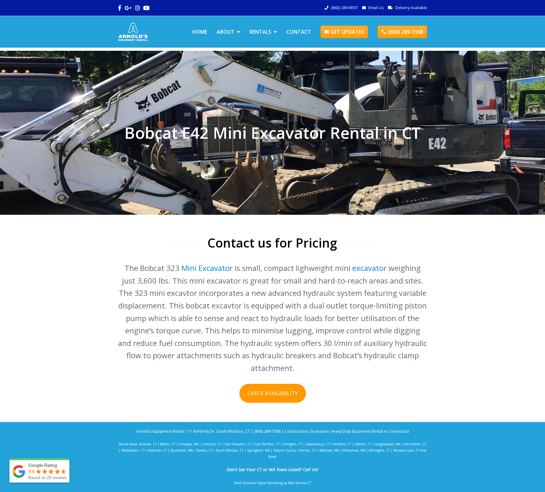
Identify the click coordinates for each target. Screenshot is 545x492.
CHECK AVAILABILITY (273, 393)
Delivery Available (411, 7)
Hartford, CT (342, 444)
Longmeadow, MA (387, 444)
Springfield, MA (258, 450)
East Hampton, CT (238, 444)
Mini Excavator (207, 268)
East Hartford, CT (267, 444)
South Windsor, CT (229, 450)
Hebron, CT (363, 444)
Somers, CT (204, 450)
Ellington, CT (292, 444)
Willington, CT (379, 450)
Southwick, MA (181, 450)
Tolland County (284, 450)
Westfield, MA (329, 450)
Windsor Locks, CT (406, 450)
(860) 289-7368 (405, 31)
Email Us (376, 7)
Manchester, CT (415, 444)
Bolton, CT (167, 444)
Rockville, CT (157, 450)
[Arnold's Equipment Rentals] (133, 31)
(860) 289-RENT (344, 7)
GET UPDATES (347, 31)
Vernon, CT (307, 450)
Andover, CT (148, 444)
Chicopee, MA (189, 444)
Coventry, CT (211, 444)
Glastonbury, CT (318, 444)
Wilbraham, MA (354, 450)
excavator (369, 268)
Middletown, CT (133, 450)
